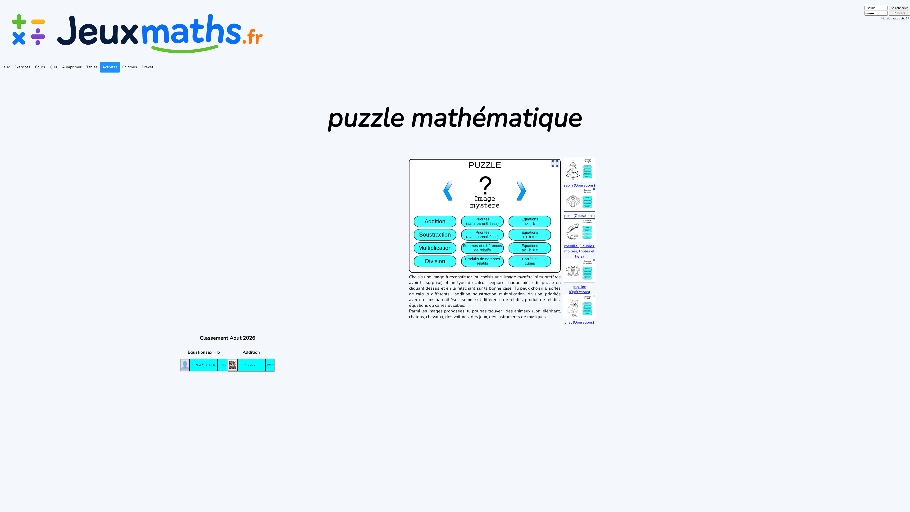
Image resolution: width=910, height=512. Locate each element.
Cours (40, 67)
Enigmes (129, 67)
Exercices (22, 67)
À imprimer (72, 67)
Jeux (6, 67)
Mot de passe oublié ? (895, 18)
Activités (110, 67)
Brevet (147, 67)
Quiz (53, 67)
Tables (92, 67)
